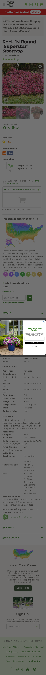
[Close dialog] (44, 322)
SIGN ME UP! (34, 342)
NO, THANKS (34, 346)
